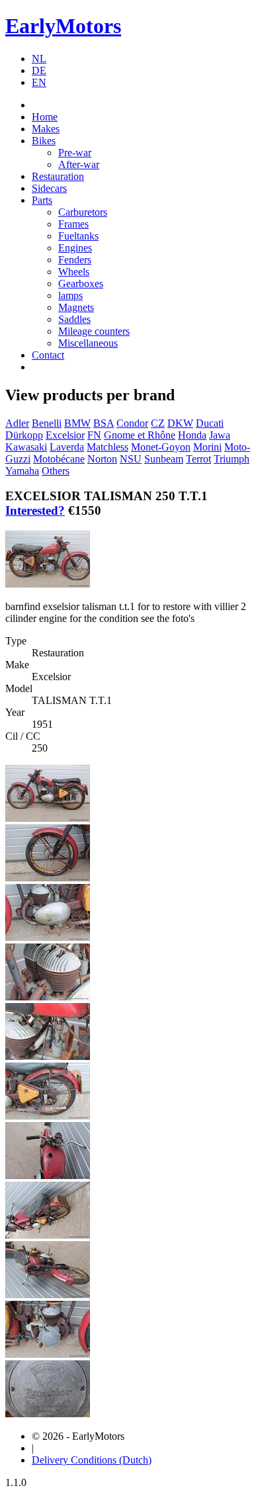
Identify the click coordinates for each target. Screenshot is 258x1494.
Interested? (35, 510)
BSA (103, 423)
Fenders (74, 259)
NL (39, 58)
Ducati (210, 423)
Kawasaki (26, 447)
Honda (192, 435)
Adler (17, 423)
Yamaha (22, 470)
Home (45, 116)
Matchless (107, 447)
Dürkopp (24, 435)
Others (55, 470)
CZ (158, 423)
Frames (73, 224)
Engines (75, 247)
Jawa (219, 435)
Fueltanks (78, 236)
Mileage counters (94, 331)
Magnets (76, 307)
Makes (46, 128)
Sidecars (49, 188)
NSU (131, 458)
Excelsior (65, 435)
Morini (207, 447)
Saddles (74, 319)
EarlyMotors (63, 26)
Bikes (44, 140)
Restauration (58, 176)
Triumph (231, 458)
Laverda (67, 447)
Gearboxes (80, 283)
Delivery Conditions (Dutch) (91, 1460)
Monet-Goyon (161, 447)
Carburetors (82, 212)
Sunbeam (163, 458)
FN (94, 435)
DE (39, 70)
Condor (132, 423)
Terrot (198, 458)
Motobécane (59, 458)
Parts (42, 200)
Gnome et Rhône (139, 435)
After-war (78, 164)
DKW (180, 423)
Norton (102, 458)
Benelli (47, 423)
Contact (48, 355)
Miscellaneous (88, 343)
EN (39, 82)
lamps (70, 295)
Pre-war (74, 152)
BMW (77, 423)
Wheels (73, 271)
